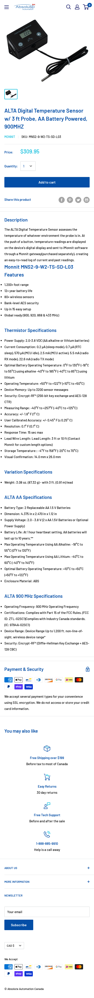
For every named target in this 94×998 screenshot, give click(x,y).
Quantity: (11, 166)
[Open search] (68, 7)
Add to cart (47, 182)
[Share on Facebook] (62, 199)
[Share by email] (87, 199)
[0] (86, 7)
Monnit (9, 137)
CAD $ (10, 945)
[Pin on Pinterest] (70, 199)
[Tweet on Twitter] (78, 199)
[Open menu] (6, 7)
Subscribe (19, 925)
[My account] (77, 7)
